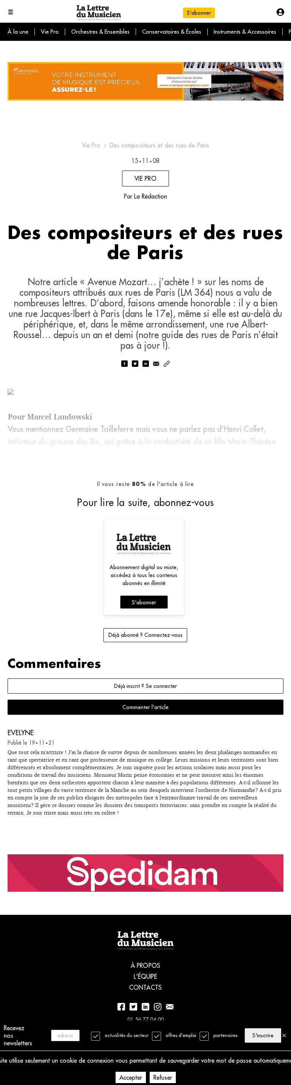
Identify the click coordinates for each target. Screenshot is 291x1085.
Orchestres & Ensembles (100, 31)
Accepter (130, 1077)
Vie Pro (50, 31)
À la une (18, 31)
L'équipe (146, 976)
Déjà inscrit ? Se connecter (145, 686)
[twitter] (135, 364)
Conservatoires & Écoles (171, 31)
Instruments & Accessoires (245, 31)
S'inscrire (263, 1035)
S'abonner (144, 602)
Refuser (162, 1077)
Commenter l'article (145, 707)
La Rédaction (150, 196)
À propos (145, 965)
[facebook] (124, 364)
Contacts (145, 987)
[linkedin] (145, 364)
